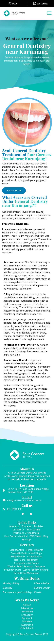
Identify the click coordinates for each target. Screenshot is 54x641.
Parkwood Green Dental (26, 532)
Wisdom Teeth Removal (20, 566)
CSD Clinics (35, 536)
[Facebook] (23, 515)
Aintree (27, 604)
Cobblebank (27, 628)
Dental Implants (34, 549)
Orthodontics (17, 549)
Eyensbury (27, 614)
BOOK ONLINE (13, 190)
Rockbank (27, 618)
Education (26, 526)
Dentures (40, 566)
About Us (14, 526)
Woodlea (27, 621)
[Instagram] (31, 515)
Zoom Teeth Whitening (36, 569)
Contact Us (18, 529)
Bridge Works (18, 556)
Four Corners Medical (16, 536)
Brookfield (27, 611)
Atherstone (27, 608)
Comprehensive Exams (26, 563)
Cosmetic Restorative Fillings (26, 553)
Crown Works (34, 556)
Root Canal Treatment (26, 559)
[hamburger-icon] (49, 13)
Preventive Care (12, 569)
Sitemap (26, 539)
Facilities (38, 526)
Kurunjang (27, 624)
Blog (45, 536)
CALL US (15, 4)
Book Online (33, 529)
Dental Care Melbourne (26, 573)
